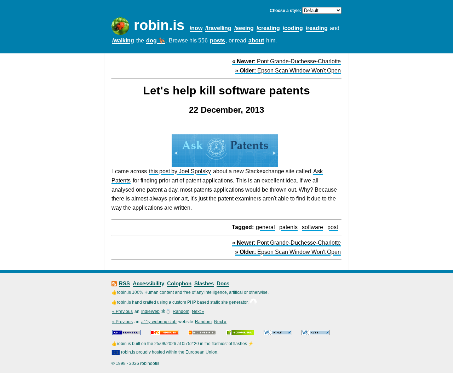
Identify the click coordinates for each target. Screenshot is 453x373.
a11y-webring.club (159, 321)
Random (181, 311)
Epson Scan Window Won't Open (288, 71)
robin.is (159, 25)
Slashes (204, 283)
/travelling (218, 28)
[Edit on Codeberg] (253, 302)
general (265, 227)
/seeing (244, 28)
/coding (293, 28)
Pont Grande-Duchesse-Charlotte (286, 61)
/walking (123, 40)
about (256, 40)
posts (217, 40)
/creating (268, 28)
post (332, 227)
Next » (198, 311)
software (312, 227)
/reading (317, 28)
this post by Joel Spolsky (180, 171)
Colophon (179, 283)
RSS (124, 283)
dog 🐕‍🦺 (155, 40)
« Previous (122, 311)
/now (196, 28)
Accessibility (148, 283)
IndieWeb (150, 311)
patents (288, 227)
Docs (223, 283)
